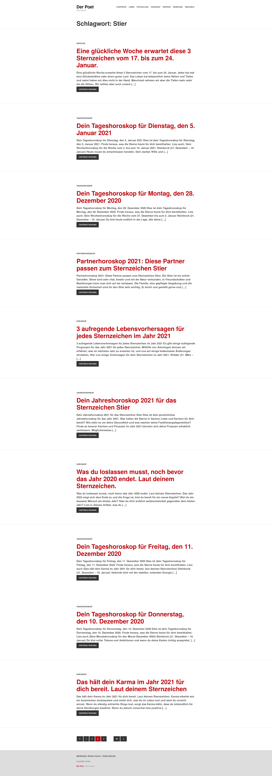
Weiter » (123, 738)
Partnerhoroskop (85, 253)
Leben (131, 7)
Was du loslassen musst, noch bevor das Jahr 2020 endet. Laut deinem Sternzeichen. (129, 478)
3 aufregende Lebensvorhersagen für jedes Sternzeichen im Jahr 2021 (130, 332)
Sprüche (167, 7)
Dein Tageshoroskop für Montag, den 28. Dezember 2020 (135, 197)
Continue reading (87, 89)
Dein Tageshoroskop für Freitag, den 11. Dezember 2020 (134, 550)
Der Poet (85, 6)
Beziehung (178, 7)
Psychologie (142, 7)
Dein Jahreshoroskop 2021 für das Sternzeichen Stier (126, 404)
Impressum (81, 756)
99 (116, 739)
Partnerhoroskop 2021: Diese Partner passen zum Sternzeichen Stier (130, 264)
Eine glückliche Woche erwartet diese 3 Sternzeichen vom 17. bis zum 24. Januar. (133, 57)
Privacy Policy (94, 756)
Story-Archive (109, 756)
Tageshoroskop (84, 118)
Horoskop (155, 7)
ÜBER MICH (189, 7)
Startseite (121, 7)
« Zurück (80, 738)
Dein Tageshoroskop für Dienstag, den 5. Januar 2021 (135, 129)
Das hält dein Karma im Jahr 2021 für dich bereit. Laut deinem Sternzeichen (131, 685)
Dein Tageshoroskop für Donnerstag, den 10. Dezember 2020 (130, 617)
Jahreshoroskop (85, 392)
